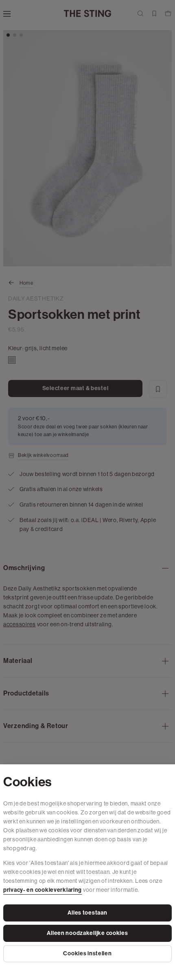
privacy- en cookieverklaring (42, 889)
